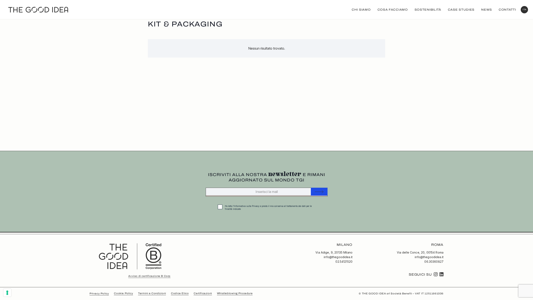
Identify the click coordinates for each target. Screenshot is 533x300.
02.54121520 (343, 261)
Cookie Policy (123, 293)
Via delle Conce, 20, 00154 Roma (420, 252)
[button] (524, 9)
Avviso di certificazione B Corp (149, 276)
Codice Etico (180, 293)
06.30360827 (433, 261)
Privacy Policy (99, 293)
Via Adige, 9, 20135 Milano (333, 252)
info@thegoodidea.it (338, 257)
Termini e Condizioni (152, 293)
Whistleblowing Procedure (235, 293)
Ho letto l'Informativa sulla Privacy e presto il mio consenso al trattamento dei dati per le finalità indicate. (268, 207)
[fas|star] (436, 274)
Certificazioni (203, 293)
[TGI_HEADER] (38, 9)
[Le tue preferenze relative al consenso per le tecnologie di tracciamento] (7, 293)
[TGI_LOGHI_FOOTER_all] (130, 255)
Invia (319, 192)
